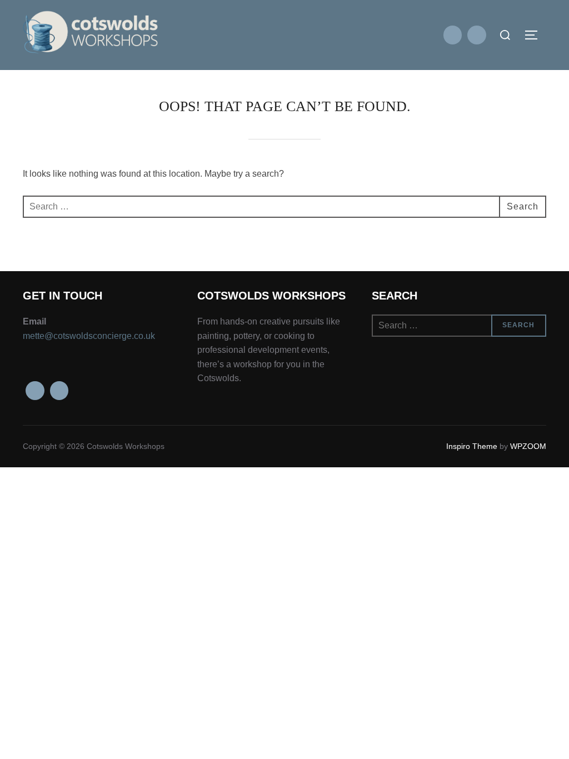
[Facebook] (453, 35)
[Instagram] (477, 35)
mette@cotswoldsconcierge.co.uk (89, 336)
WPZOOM (528, 446)
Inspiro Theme (471, 446)
